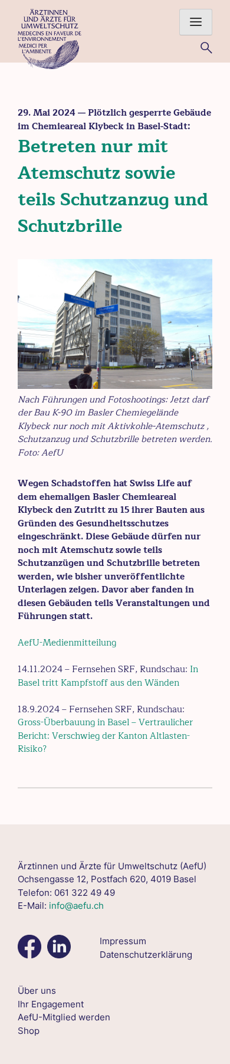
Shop (29, 1030)
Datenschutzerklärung (146, 954)
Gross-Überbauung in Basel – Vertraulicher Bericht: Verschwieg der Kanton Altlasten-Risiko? (105, 736)
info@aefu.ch (76, 905)
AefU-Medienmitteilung (67, 643)
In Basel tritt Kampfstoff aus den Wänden (108, 676)
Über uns (37, 990)
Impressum (123, 941)
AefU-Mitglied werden (64, 1017)
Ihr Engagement (51, 1004)
